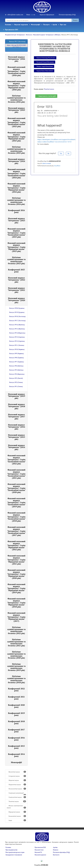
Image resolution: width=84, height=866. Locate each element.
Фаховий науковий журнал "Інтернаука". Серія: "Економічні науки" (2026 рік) (16, 71)
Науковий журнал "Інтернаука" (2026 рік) (16, 59)
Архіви (55, 847)
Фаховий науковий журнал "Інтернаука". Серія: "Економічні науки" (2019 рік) (16, 502)
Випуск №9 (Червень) (16, 353)
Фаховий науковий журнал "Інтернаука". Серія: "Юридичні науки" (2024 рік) (16, 187)
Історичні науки (17, 776)
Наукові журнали (21, 24)
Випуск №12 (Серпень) (17, 341)
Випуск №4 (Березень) (16, 374)
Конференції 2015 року (16, 747)
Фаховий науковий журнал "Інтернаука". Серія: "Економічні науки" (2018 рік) (16, 516)
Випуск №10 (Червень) (17, 349)
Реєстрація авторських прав (15, 852)
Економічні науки (17, 816)
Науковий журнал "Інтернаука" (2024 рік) (16, 161)
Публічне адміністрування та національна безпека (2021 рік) (16, 642)
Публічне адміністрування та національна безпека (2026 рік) (16, 98)
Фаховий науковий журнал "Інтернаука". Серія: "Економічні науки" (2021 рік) (16, 474)
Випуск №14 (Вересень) (17, 333)
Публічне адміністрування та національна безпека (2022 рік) (16, 630)
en (34, 15)
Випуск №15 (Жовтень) (17, 329)
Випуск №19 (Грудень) (16, 312)
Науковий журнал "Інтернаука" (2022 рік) (16, 279)
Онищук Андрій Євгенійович (45, 66)
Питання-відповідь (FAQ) (67, 15)
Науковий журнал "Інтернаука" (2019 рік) (16, 396)
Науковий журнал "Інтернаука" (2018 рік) (16, 406)
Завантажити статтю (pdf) (47, 96)
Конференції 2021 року (16, 697)
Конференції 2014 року (16, 755)
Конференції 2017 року (16, 730)
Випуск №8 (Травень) (16, 358)
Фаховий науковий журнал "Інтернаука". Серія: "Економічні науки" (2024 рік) (16, 173)
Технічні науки (17, 801)
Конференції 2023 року (16, 270)
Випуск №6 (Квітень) (16, 366)
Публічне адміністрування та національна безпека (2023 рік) (16, 260)
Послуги (46, 24)
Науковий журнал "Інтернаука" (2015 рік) (16, 437)
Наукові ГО (38, 852)
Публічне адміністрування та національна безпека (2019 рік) (16, 667)
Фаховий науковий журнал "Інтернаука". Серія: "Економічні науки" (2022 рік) (16, 459)
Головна (8, 24)
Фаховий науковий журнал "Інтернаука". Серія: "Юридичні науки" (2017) (16, 617)
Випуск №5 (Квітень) (16, 370)
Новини (55, 850)
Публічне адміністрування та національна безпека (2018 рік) (16, 679)
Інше (17, 820)
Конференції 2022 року (16, 689)
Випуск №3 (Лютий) (16, 378)
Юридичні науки (17, 812)
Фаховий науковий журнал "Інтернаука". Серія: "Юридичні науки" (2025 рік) (16, 136)
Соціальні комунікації (17, 793)
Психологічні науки (17, 789)
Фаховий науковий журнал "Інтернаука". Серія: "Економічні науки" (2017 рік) (16, 531)
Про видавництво (11, 850)
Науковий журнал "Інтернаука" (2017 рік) (16, 416)
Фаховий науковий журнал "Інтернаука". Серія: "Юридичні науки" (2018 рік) (16, 602)
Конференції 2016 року (16, 738)
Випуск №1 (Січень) (16, 386)
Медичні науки (17, 780)
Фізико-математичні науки (16, 807)
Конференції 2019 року (16, 714)
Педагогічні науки (17, 784)
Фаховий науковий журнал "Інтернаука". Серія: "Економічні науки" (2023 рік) (16, 232)
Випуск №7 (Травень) (16, 362)
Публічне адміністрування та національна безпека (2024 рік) (16, 201)
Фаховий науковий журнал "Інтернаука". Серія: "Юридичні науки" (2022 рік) (16, 545)
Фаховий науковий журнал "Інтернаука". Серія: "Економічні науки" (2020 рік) (16, 488)
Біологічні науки (17, 772)
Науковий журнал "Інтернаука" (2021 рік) (16, 290)
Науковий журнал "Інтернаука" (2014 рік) (16, 447)
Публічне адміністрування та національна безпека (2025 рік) (16, 150)
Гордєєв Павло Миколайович (45, 70)
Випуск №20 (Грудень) (16, 308)
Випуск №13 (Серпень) (17, 337)
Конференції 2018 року (16, 722)
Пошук (75, 20)
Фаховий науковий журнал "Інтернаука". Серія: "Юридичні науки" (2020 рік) (16, 574)
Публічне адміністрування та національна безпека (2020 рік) (16, 654)
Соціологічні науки (17, 797)
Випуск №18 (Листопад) (17, 316)
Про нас (63, 24)
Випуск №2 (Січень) (16, 382)
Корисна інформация (47, 15)
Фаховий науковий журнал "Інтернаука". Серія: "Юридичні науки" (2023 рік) (16, 247)
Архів (55, 24)
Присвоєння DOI (11, 30)
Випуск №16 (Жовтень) (17, 325)
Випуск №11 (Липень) (16, 345)
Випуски (29, 35)
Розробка (41, 865)
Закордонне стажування (14, 855)
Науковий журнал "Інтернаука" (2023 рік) (16, 220)
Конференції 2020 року (16, 706)
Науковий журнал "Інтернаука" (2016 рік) (16, 427)
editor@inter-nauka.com (15, 15)
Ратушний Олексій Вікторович (45, 62)
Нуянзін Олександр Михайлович (46, 57)
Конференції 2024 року (16, 211)
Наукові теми (39, 850)
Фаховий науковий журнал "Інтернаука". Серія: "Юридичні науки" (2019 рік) (16, 588)
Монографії (35, 24)
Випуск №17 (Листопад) (17, 320)
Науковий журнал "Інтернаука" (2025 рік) (16, 110)
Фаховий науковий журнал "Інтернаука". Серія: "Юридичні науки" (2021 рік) (16, 559)
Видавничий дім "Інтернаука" (15, 35)
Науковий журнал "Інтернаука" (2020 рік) (46, 35)
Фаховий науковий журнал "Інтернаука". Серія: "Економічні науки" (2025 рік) (16, 122)
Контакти (56, 855)
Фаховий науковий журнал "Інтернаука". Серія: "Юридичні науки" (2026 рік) (16, 85)
